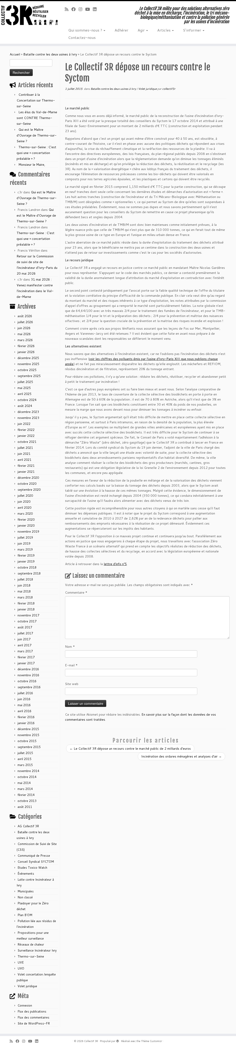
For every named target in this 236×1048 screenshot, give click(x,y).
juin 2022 (24, 424)
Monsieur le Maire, (31, 164)
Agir (142, 30)
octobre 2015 (27, 741)
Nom (70, 646)
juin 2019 (24, 543)
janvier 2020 (26, 525)
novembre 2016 (28, 675)
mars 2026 (25, 340)
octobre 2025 (27, 370)
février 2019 (26, 555)
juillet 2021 (25, 448)
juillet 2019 (25, 537)
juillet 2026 (25, 322)
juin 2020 (24, 501)
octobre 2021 (27, 442)
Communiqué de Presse (34, 855)
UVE (21, 962)
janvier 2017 (26, 663)
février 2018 (26, 603)
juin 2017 (24, 639)
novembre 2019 (28, 531)
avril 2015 (24, 759)
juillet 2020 (25, 496)
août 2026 (25, 316)
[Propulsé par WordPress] (117, 1040)
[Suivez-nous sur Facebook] (75, 9)
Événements (26, 873)
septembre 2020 (29, 490)
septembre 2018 (29, 573)
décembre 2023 (28, 412)
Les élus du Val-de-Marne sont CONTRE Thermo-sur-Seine (37, 118)
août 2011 (25, 807)
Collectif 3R (91, 1041)
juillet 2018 (25, 579)
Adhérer (121, 30)
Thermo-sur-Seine (31, 956)
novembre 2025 (28, 364)
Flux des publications (32, 1011)
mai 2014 (24, 783)
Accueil (15, 54)
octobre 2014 (27, 777)
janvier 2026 (26, 352)
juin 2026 (24, 328)
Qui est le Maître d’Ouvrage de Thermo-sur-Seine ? (36, 135)
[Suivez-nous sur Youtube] (89, 9)
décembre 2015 (28, 729)
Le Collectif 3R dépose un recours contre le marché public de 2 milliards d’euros (130, 748)
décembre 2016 (28, 669)
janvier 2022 (26, 436)
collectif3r (168, 89)
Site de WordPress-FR (34, 1023)
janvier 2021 (26, 472)
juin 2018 (24, 585)
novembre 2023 (28, 418)
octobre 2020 (27, 484)
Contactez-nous (82, 37)
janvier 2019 (26, 561)
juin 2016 (24, 699)
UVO (21, 968)
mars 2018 (25, 597)
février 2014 (26, 795)
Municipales (26, 891)
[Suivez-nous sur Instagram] (82, 9)
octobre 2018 (27, 567)
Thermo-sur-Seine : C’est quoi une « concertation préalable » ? (36, 153)
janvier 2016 (26, 723)
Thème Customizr (151, 1041)
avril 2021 (24, 460)
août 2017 (25, 627)
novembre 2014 (28, 771)
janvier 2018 (26, 609)
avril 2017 (24, 645)
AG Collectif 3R (28, 826)
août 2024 (25, 406)
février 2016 (26, 717)
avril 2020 (24, 507)
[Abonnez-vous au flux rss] (68, 9)
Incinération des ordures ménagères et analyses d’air (181, 756)
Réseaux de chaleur (31, 944)
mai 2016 (24, 705)
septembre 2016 (29, 687)
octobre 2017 (27, 621)
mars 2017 (25, 651)
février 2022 (26, 430)
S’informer (192, 30)
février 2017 (26, 657)
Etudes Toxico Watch (32, 867)
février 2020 (26, 519)
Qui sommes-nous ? (85, 30)
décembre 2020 (28, 478)
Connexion (25, 1005)
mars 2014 (25, 789)
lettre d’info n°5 (115, 564)
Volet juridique (27, 986)
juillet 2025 (25, 382)
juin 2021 (24, 454)
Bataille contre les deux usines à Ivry (50, 54)
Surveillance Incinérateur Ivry (37, 950)
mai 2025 (24, 388)
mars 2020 (25, 513)
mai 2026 (24, 334)
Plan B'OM (25, 915)
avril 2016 (24, 711)
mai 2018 (24, 591)
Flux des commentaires (33, 1017)
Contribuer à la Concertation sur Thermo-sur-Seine (36, 100)
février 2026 (26, 346)
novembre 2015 (28, 735)
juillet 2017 (25, 633)
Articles (164, 30)
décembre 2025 (28, 358)
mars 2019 (25, 549)
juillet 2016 (25, 693)
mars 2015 (25, 765)
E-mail (71, 665)
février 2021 (26, 466)
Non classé (25, 897)
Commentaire (76, 592)
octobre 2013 (27, 801)
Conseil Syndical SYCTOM (36, 861)
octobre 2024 (27, 400)
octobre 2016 (27, 681)
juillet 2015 (25, 753)
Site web (71, 684)
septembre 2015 (29, 747)
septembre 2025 (29, 376)
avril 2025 (24, 394)
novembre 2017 (28, 615)
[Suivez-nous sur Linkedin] (96, 9)
